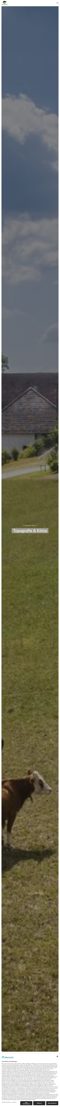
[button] (57, 3)
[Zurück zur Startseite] (4, 3)
